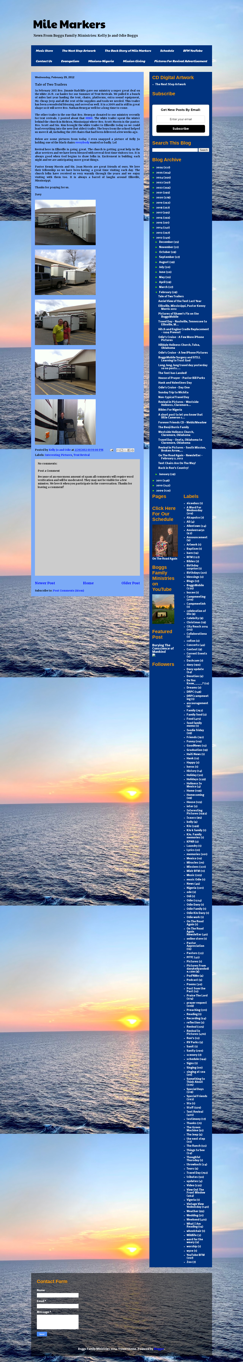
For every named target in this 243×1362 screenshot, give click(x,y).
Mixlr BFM (193, 871)
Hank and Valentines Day (175, 383)
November (166, 247)
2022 (159, 187)
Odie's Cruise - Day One (174, 387)
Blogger (159, 1349)
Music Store (44, 50)
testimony (194, 1119)
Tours (190, 1168)
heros (190, 767)
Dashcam (193, 660)
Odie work (193, 917)
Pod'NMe (193, 976)
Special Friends (197, 1096)
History (191, 771)
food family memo (194, 725)
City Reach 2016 (197, 626)
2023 (159, 182)
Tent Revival (81, 455)
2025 (159, 172)
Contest (192, 649)
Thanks (191, 1123)
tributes (192, 1177)
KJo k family (194, 830)
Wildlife (192, 1235)
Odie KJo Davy (196, 913)
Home (88, 583)
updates (192, 1181)
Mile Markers (69, 24)
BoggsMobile (195, 585)
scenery (192, 1055)
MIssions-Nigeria (101, 61)
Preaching (193, 1010)
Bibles (191, 561)
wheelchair (194, 1231)
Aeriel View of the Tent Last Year (179, 301)
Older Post (131, 583)
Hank (190, 758)
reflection (193, 1022)
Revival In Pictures (193, 1033)
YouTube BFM (196, 1255)
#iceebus (193, 503)
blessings (193, 577)
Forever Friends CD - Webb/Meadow (182, 422)
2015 (159, 222)
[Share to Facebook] (129, 450)
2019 (159, 202)
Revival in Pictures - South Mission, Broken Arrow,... (182, 449)
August (164, 262)
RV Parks (193, 1042)
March (163, 287)
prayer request (197, 1003)
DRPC (190, 692)
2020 (160, 197)
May (162, 277)
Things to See (196, 1150)
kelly (190, 822)
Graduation (194, 750)
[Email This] (118, 450)
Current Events (197, 653)
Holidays (192, 779)
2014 (159, 227)
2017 (159, 212)
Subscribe (181, 128)
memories (193, 854)
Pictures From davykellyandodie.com (198, 968)
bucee (191, 592)
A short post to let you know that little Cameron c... (180, 416)
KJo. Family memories (194, 836)
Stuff (190, 1107)
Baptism (192, 549)
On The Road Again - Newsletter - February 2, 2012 (180, 457)
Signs (190, 1063)
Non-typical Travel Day (173, 397)
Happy (191, 762)
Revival (191, 1027)
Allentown (193, 526)
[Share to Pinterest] (132, 450)
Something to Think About (196, 1081)
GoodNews (194, 745)
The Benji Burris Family (173, 427)
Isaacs (191, 818)
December (166, 242)
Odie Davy (193, 904)
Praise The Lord (197, 995)
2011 (159, 480)
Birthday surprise (192, 567)
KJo (189, 826)
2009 (160, 490)
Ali (188, 522)
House (191, 802)
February (165, 292)
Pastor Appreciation (195, 945)
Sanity (191, 1051)
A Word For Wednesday (194, 509)
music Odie (194, 879)
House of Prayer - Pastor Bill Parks (181, 378)
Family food (194, 714)
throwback (194, 1164)
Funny (191, 741)
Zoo (189, 1262)
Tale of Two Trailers (171, 296)
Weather (192, 1211)
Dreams (192, 687)
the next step (196, 1139)
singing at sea (196, 1072)
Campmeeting (196, 597)
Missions (193, 867)
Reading (192, 1014)
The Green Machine (193, 1129)
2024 (159, 177)
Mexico (191, 858)
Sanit (190, 1046)
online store (195, 938)
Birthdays (193, 573)
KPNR (190, 841)
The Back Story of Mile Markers (128, 50)
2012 (159, 237)
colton (191, 641)
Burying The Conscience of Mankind (163, 649)
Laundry (192, 846)
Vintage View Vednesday (195, 1206)
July (162, 267)
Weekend (193, 1219)
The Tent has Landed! (172, 373)
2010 (159, 485)
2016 (159, 217)
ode (189, 892)
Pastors (192, 953)
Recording (193, 1018)
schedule (193, 1059)
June (162, 272)
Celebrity (193, 618)
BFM (190, 557)
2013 (159, 232)
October (165, 252)
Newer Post (45, 583)
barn (190, 553)
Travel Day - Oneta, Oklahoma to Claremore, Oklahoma (180, 441)
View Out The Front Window (196, 1191)
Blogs (190, 581)
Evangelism (70, 61)
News (190, 884)
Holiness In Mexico (194, 785)
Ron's (190, 1038)
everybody (82, 142)
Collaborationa (197, 634)
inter (190, 806)
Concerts (193, 645)
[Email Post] (111, 450)
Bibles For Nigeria (170, 410)
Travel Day (194, 1173)
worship (192, 1246)
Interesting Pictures (58, 455)
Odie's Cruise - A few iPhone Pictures (183, 352)
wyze (190, 1251)
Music (191, 875)
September (167, 257)
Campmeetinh (196, 604)
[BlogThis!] (122, 450)
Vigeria (191, 1200)
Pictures (192, 961)
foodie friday (195, 730)
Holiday (192, 775)
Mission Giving (134, 61)
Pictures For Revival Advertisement (180, 61)
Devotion (193, 676)
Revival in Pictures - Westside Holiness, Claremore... (178, 404)
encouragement (197, 703)
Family (191, 710)
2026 (159, 167)
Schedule (167, 50)
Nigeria (191, 888)
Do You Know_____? (195, 682)
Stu (189, 1103)
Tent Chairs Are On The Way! (177, 463)
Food (190, 719)
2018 (159, 207)
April (162, 282)
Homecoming (195, 795)
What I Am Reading (194, 1225)
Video (190, 1185)
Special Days (195, 1089)
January (164, 474)
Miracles (192, 862)
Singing (191, 1067)
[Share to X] (125, 450)
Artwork (192, 544)
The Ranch (194, 1146)
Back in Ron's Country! (173, 468)
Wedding (192, 1215)
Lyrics (191, 850)
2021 (159, 192)
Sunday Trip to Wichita (173, 392)
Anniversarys (195, 530)
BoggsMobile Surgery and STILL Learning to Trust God (179, 359)
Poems (191, 984)
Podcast (192, 980)
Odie (190, 900)
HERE (89, 118)
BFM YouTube (192, 50)
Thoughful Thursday (193, 1159)
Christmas (193, 622)
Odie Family (194, 909)
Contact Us (44, 61)
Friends (192, 737)
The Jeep (192, 1134)
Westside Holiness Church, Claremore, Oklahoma (176, 434)
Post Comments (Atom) (68, 590)
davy (190, 665)
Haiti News (194, 754)
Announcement (197, 537)
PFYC (190, 957)
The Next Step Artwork (78, 50)
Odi (189, 896)
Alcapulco (193, 517)
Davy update (195, 669)
